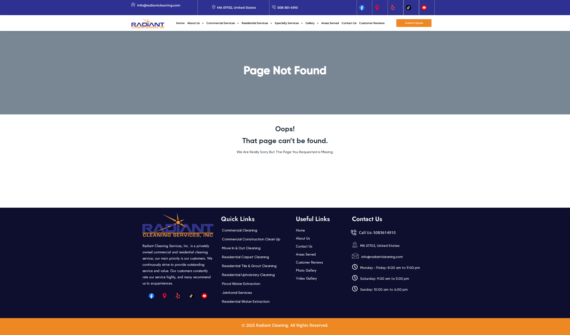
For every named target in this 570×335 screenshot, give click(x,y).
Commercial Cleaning (239, 230)
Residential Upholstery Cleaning (248, 275)
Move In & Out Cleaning (241, 248)
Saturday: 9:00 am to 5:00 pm (384, 279)
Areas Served (330, 23)
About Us (193, 23)
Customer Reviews (372, 23)
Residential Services (255, 23)
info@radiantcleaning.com (382, 257)
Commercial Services (220, 23)
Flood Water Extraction (241, 284)
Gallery (310, 23)
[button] (195, 23)
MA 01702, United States (380, 246)
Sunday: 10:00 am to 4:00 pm (384, 290)
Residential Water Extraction (246, 301)
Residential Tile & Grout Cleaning (249, 266)
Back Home (285, 165)
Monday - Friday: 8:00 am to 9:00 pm (390, 268)
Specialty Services (287, 23)
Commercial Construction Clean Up (251, 239)
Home (180, 23)
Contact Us (349, 23)
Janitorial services (237, 292)
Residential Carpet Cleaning (245, 257)
